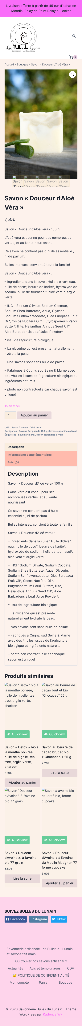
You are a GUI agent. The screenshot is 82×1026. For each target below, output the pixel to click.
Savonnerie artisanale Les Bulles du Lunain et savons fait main (39, 951)
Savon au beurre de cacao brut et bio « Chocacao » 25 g (57, 752)
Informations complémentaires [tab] (30, 455)
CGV (70, 968)
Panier (44, 982)
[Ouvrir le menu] (65, 36)
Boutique (22, 64)
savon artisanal (26, 434)
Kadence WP (53, 1014)
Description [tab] (16, 447)
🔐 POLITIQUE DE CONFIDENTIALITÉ (41, 975)
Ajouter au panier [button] (22, 782)
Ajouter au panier (34, 415)
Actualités (15, 968)
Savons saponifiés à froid (62, 431)
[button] (72, 74)
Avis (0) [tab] (13, 462)
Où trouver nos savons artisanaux (41, 961)
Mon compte (19, 982)
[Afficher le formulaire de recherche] (74, 35)
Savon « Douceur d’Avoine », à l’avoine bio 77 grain (20, 858)
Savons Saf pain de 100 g (33, 431)
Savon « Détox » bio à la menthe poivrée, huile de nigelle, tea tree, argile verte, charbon (22, 757)
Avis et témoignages (45, 968)
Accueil (9, 64)
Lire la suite (60, 773)
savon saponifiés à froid (49, 434)
